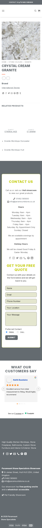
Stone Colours (15, 62)
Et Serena (31, 132)
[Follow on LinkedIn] (32, 258)
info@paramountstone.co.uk (22, 201)
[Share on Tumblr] (20, 93)
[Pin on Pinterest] (15, 93)
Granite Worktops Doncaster (17, 141)
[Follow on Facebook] (10, 258)
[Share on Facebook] (6, 93)
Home (4, 62)
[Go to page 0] (17, 403)
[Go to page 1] (19, 403)
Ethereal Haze (11, 132)
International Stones (11, 88)
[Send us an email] (21, 258)
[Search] (35, 10)
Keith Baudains (20, 380)
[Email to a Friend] (12, 93)
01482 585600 (27, 2)
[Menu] (3, 11)
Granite (28, 62)
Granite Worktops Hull (14, 150)
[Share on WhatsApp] (3, 93)
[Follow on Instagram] (13, 258)
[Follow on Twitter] (17, 258)
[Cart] (39, 10)
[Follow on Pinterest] (28, 258)
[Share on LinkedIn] (17, 93)
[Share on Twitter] (9, 93)
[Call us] (24, 258)
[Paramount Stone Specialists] (21, 11)
